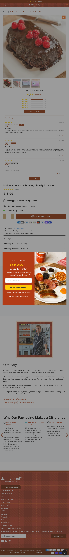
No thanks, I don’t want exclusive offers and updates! (18, 292)
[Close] (64, 254)
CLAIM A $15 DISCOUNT (18, 287)
